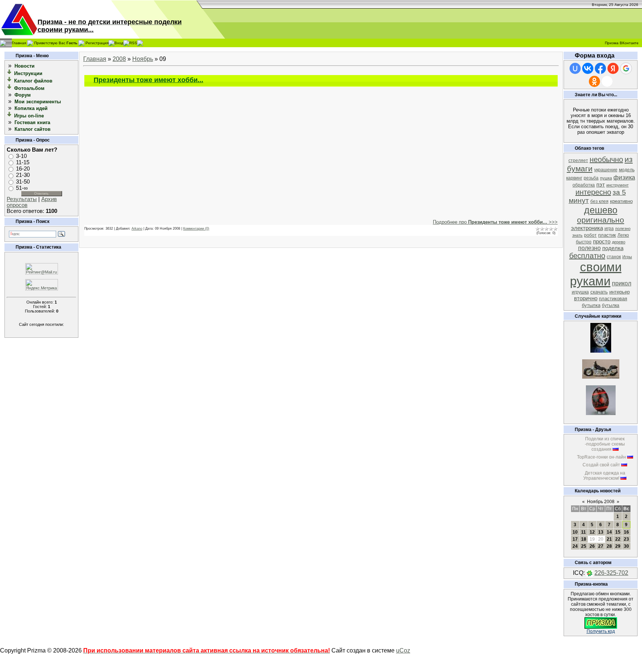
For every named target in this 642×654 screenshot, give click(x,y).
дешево (600, 210)
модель (627, 169)
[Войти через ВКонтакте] (587, 68)
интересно (593, 192)
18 (583, 539)
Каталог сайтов (32, 129)
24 (575, 546)
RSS (133, 43)
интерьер (619, 292)
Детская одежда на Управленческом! (604, 475)
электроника (587, 228)
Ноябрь (142, 59)
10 (575, 532)
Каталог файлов (33, 81)
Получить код (601, 631)
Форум (22, 95)
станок (614, 256)
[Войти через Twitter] (607, 81)
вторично (585, 298)
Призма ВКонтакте (622, 43)
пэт (600, 185)
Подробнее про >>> (495, 222)
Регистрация (96, 43)
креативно (621, 201)
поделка (612, 248)
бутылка (610, 305)
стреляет (578, 160)
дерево (618, 242)
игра (609, 228)
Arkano (137, 228)
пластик (607, 235)
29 (617, 546)
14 (609, 532)
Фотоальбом (29, 88)
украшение (605, 169)
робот (590, 235)
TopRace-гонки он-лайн (601, 457)
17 (575, 539)
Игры (627, 257)
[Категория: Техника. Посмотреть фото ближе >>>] (600, 376)
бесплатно (587, 256)
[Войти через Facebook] (600, 68)
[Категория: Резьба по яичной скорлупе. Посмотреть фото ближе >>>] (600, 350)
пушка (606, 178)
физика (624, 177)
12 (592, 532)
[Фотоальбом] (10, 88)
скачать (599, 292)
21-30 (23, 175)
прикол (621, 283)
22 (617, 539)
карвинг (574, 178)
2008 (119, 59)
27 (600, 546)
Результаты (22, 199)
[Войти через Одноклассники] (594, 81)
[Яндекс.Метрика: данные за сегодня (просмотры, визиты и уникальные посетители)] (41, 285)
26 (592, 546)
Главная (19, 43)
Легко (623, 235)
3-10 (21, 156)
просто (601, 242)
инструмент (617, 185)
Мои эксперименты (37, 101)
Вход (118, 43)
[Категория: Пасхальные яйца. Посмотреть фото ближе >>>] (601, 413)
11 (583, 532)
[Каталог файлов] (10, 80)
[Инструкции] (10, 73)
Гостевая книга (32, 122)
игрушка (580, 292)
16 (626, 532)
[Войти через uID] (575, 68)
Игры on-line (29, 116)
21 (609, 539)
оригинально (600, 220)
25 (583, 546)
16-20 (23, 169)
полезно (589, 248)
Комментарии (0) (196, 228)
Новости (24, 66)
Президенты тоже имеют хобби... (148, 80)
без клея (599, 201)
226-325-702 (611, 573)
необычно (606, 159)
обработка (584, 185)
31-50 (23, 182)
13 (600, 532)
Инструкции (28, 73)
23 (626, 539)
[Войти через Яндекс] (613, 68)
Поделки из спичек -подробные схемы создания (605, 444)
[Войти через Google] (626, 68)
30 (626, 546)
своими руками (596, 274)
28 (609, 546)
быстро (583, 242)
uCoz (403, 650)
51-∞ (22, 188)
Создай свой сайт (601, 464)
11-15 (22, 162)
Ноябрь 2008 (601, 501)
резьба (591, 178)
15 (617, 532)
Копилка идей (31, 108)
